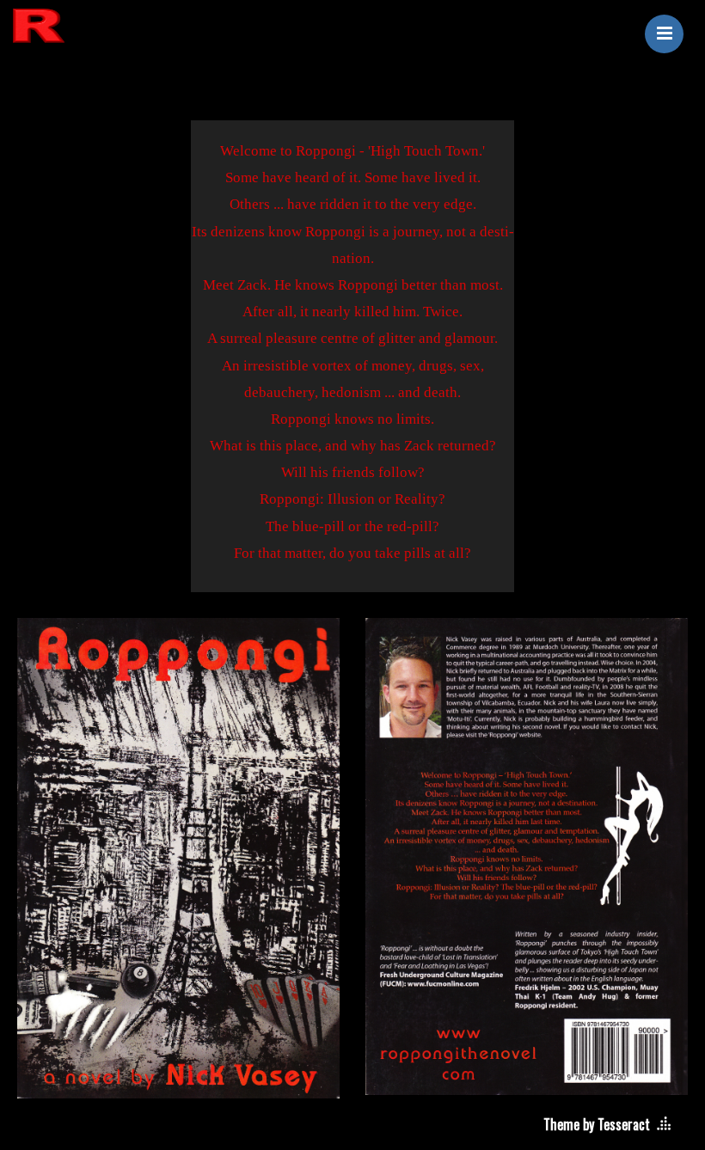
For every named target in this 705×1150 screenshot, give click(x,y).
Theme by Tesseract (596, 1124)
